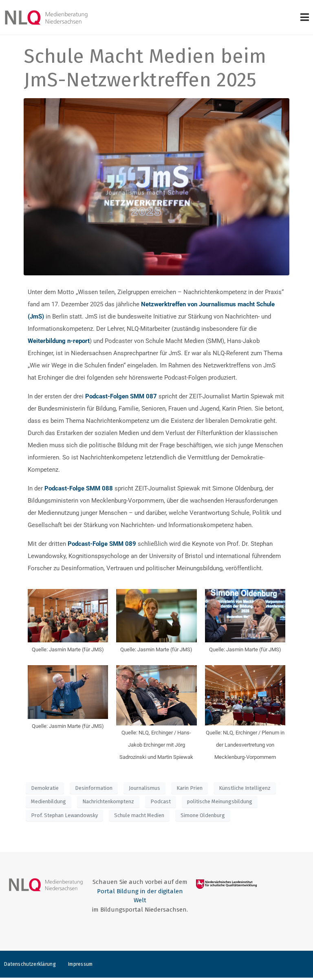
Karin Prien (189, 788)
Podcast (160, 801)
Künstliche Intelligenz (245, 788)
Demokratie (45, 788)
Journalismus (144, 788)
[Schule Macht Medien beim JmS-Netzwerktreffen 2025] (156, 186)
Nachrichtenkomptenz (108, 801)
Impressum (80, 964)
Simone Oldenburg (203, 815)
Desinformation (93, 788)
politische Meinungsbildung (219, 801)
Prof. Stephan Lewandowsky (64, 815)
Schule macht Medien (139, 815)
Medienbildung (48, 801)
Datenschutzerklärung (30, 964)
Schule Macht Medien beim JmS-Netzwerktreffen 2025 (145, 68)
